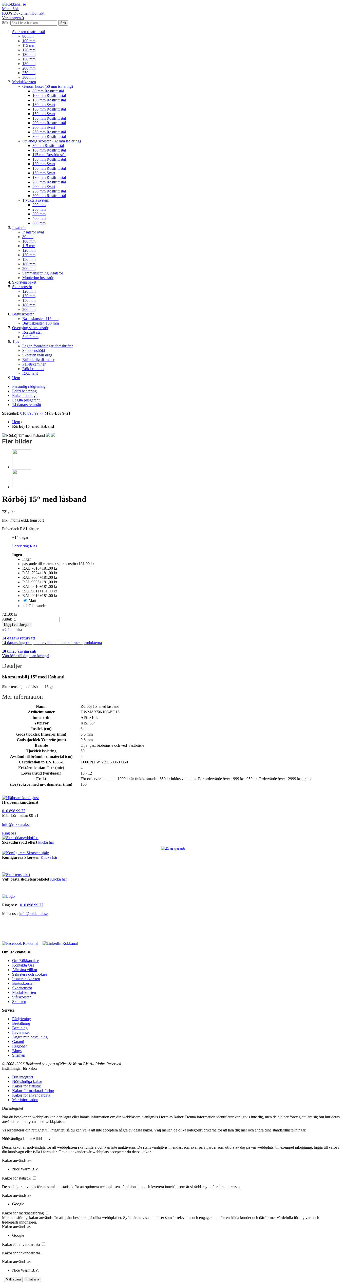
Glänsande (37, 606)
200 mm (28, 68)
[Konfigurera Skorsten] (25, 853)
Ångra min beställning (30, 1037)
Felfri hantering (24, 391)
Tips (15, 341)
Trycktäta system (35, 200)
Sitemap (18, 1055)
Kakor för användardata (31, 1095)
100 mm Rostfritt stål (49, 95)
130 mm (28, 54)
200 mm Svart (43, 127)
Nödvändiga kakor (27, 1081)
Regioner (19, 1046)
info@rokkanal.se (16, 824)
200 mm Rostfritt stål (49, 123)
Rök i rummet (33, 369)
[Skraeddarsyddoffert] (20, 838)
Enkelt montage (24, 395)
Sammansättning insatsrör (42, 273)
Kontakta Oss (23, 965)
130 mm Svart (43, 104)
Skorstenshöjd (33, 350)
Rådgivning (21, 1019)
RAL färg (30, 373)
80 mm (27, 36)
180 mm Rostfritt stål (49, 118)
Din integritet (22, 1077)
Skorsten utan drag (37, 355)
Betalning (20, 1028)
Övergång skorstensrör (30, 328)
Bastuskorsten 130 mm (40, 323)
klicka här (46, 842)
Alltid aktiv (42, 1139)
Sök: (5, 22)
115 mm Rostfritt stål (49, 155)
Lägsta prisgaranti (26, 400)
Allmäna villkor (24, 970)
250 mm (28, 73)
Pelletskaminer (34, 364)
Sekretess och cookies (29, 974)
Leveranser (21, 1032)
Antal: (7, 619)
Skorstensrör (22, 287)
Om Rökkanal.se (25, 960)
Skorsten (19, 1001)
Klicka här (49, 857)
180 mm (28, 63)
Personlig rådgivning (28, 386)
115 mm (28, 45)
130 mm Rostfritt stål (49, 100)
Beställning (21, 1023)
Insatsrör (19, 227)
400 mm (39, 218)
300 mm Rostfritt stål (49, 136)
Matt (32, 600)
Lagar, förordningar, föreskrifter (47, 346)
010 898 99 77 (32, 413)
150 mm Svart (43, 114)
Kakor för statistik (26, 1086)
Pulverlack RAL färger (20, 529)
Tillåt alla (32, 1279)
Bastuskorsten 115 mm (40, 318)
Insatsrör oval (33, 232)
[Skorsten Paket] (16, 874)
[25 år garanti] (173, 848)
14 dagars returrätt (26, 404)
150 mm (28, 59)
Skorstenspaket (24, 282)
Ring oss (9, 833)
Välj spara (13, 1279)
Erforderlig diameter (38, 359)
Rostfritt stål (32, 332)
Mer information (25, 1100)
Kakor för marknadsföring (33, 1090)
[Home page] (8, 896)
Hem (16, 378)
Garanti (18, 1041)
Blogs (17, 1050)
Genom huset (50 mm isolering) (47, 86)
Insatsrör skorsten (26, 979)
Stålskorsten (21, 997)
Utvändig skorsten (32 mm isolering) (51, 141)
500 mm (39, 223)
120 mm (28, 50)
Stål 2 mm (30, 337)
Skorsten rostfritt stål (28, 32)
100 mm (28, 41)
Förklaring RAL (25, 546)
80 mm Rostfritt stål (48, 91)
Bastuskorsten (23, 314)
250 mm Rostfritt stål (49, 132)
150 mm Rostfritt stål (49, 109)
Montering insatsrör (37, 277)
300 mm (28, 77)
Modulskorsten (24, 82)
